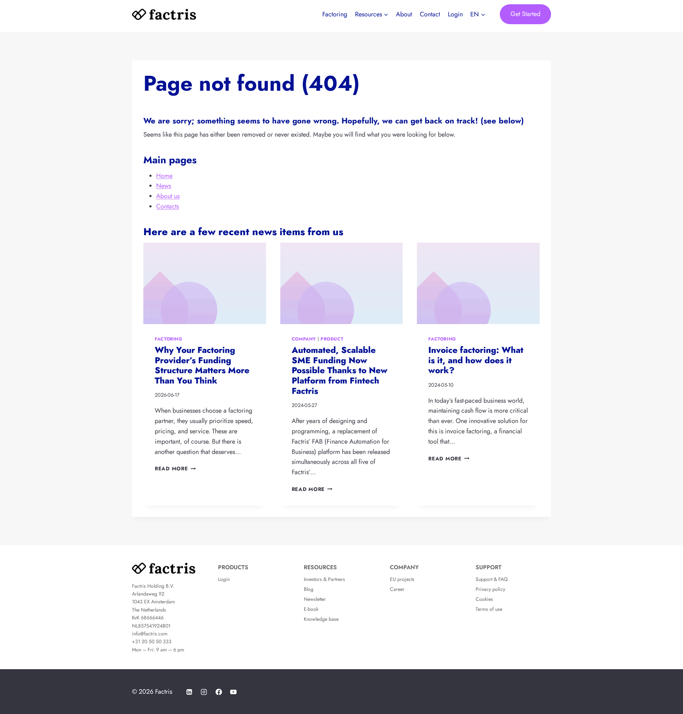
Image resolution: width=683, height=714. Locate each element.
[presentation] (204, 283)
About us (168, 196)
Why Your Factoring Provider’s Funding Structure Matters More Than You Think (202, 365)
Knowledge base (321, 619)
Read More (175, 468)
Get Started (525, 13)
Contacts (167, 206)
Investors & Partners (324, 579)
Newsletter (315, 599)
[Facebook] (218, 692)
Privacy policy (490, 589)
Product (332, 339)
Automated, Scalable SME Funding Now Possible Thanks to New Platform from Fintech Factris (339, 370)
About (404, 14)
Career (397, 589)
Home (164, 175)
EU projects (402, 579)
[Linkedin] (189, 692)
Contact (430, 14)
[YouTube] (233, 692)
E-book (311, 609)
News (163, 185)
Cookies (484, 599)
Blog (308, 589)
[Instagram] (203, 692)
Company (304, 339)
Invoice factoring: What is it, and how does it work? (475, 360)
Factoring (334, 14)
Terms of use (489, 609)
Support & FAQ (492, 579)
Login (455, 14)
